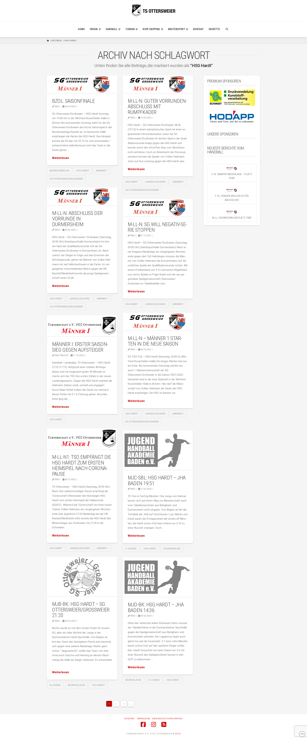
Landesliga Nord (155, 181)
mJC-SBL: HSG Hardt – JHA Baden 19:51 (156, 480)
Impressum (143, 719)
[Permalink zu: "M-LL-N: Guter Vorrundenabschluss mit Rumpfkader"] (158, 84)
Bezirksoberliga (59, 170)
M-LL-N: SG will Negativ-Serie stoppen (157, 227)
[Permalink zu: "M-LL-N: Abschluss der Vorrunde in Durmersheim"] (82, 196)
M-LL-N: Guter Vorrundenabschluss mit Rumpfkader (157, 106)
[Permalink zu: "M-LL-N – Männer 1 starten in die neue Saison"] (158, 321)
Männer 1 (101, 170)
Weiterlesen (60, 158)
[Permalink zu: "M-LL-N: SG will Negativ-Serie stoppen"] (158, 208)
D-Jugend (154, 680)
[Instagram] (153, 724)
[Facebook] (143, 724)
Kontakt (129, 719)
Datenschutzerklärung (167, 719)
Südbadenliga (171, 548)
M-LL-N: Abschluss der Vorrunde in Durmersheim (77, 218)
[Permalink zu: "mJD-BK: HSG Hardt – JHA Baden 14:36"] (158, 577)
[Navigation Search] (226, 29)
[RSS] (163, 724)
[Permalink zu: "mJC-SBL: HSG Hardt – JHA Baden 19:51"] (158, 450)
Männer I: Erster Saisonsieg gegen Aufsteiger (80, 347)
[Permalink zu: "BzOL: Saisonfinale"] (82, 84)
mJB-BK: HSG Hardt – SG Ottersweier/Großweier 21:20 (81, 609)
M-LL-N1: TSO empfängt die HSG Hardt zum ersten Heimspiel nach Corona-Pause (81, 465)
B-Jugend (55, 685)
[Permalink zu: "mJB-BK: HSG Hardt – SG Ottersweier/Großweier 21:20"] (82, 576)
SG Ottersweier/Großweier (66, 178)
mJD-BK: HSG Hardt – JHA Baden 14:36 (156, 607)
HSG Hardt (82, 170)
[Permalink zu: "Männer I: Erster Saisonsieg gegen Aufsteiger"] (82, 326)
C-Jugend (130, 548)
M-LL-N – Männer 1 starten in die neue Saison (155, 341)
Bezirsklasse (133, 680)
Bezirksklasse (76, 685)
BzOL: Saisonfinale (73, 101)
